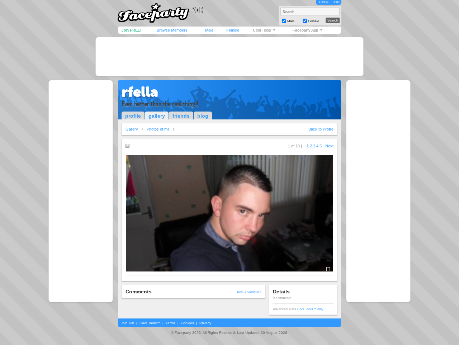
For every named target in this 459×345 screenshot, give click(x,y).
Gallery (132, 129)
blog (202, 116)
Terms (170, 323)
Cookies (187, 323)
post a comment (249, 291)
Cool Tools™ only (310, 309)
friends (181, 116)
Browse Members (172, 30)
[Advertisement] (229, 57)
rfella (140, 92)
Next (329, 146)
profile (133, 116)
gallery (156, 116)
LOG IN (323, 2)
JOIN (336, 2)
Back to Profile (320, 129)
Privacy (205, 323)
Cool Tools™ (264, 30)
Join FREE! (131, 30)
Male (209, 30)
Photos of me (158, 129)
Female (232, 30)
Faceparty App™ (307, 30)
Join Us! (127, 323)
